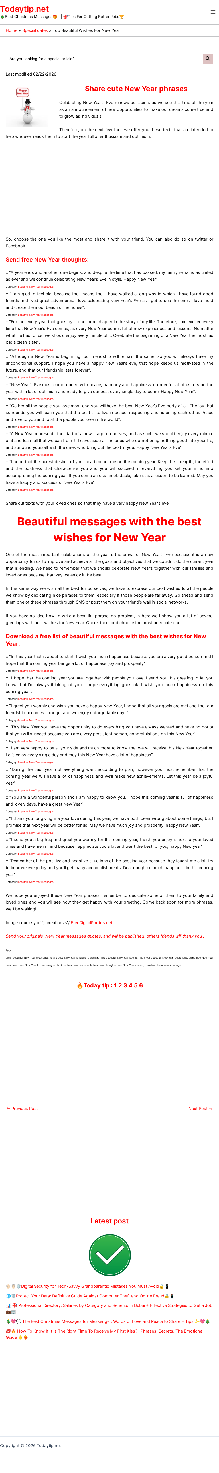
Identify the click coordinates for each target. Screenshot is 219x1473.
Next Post (200, 1109)
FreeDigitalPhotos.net (91, 922)
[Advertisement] (109, 187)
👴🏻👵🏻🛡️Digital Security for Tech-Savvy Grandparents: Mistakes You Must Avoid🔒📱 (87, 1286)
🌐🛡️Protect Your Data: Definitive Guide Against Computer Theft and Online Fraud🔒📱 (90, 1296)
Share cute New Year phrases (136, 88)
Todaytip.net (24, 9)
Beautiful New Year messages (36, 286)
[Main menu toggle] (213, 12)
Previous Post (22, 1109)
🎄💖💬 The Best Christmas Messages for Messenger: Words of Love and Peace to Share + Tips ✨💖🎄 (108, 1321)
